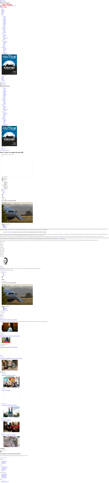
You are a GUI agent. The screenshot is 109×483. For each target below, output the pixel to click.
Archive (3, 14)
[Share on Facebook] (3, 191)
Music (4, 37)
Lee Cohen (3, 433)
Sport (4, 116)
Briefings (4, 95)
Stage (4, 39)
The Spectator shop (4, 475)
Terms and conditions (4, 468)
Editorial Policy (4, 463)
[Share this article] (2, 194)
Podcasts (3, 11)
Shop (4, 27)
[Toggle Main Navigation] (1, 5)
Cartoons (4, 52)
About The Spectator (4, 466)
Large (6, 184)
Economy (4, 31)
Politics (4, 16)
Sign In (14, 5)
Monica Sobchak (2, 318)
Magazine (4, 19)
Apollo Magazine (4, 474)
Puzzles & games (5, 53)
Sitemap (3, 470)
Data (4, 102)
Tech (4, 18)
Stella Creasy (10, 232)
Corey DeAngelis (4, 373)
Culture (3, 33)
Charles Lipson (4, 403)
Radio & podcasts (5, 109)
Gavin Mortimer (2, 334)
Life (2, 40)
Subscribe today (4, 481)
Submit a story (4, 462)
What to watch (5, 41)
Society (4, 29)
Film (4, 36)
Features (4, 48)
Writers (3, 9)
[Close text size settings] (2, 180)
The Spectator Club (4, 477)
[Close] (1, 451)
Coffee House (3, 99)
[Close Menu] (1, 83)
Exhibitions (4, 35)
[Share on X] (3, 192)
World (4, 30)
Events (3, 12)
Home (2, 8)
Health (4, 46)
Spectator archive (4, 476)
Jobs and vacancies (4, 469)
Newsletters (3, 10)
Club (2, 13)
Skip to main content (3, 0)
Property (4, 115)
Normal (7, 187)
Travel (4, 43)
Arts (4, 105)
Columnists (4, 49)
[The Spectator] (7, 5)
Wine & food (5, 42)
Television (4, 38)
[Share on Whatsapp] (3, 193)
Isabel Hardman (2, 267)
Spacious (7, 188)
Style (4, 45)
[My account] (15, 5)
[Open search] (0, 82)
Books (4, 50)
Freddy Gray (3, 388)
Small (6, 181)
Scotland (4, 32)
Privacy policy (4, 467)
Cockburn (4, 17)
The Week (4, 119)
